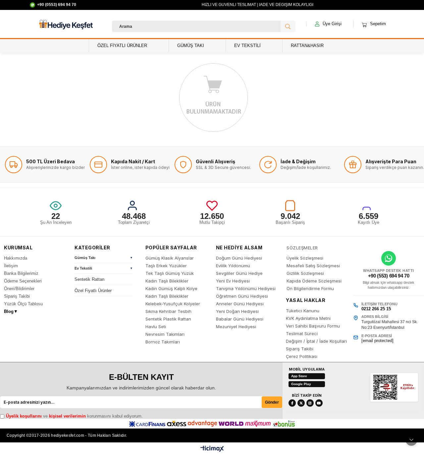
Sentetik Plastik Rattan (168, 319)
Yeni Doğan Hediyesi (237, 311)
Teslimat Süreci (302, 333)
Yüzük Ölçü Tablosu (23, 304)
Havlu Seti (155, 327)
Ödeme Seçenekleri (23, 281)
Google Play (301, 384)
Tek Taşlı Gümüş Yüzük (169, 273)
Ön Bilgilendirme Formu (310, 288)
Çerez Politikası (301, 356)
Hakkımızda (15, 258)
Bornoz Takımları (162, 342)
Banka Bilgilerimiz (21, 273)
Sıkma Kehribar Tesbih (168, 311)
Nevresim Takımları (165, 334)
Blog (11, 311)
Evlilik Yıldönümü (233, 266)
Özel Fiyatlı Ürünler (93, 290)
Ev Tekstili (83, 268)
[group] (104, 258)
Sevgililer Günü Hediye (239, 273)
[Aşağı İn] (411, 440)
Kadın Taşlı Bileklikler (166, 281)
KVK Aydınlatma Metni (308, 318)
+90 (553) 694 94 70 (388, 275)
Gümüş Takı (85, 258)
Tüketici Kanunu (302, 311)
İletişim (11, 266)
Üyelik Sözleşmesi (305, 258)
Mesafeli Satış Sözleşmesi (313, 266)
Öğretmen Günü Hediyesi (242, 296)
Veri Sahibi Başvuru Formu (313, 326)
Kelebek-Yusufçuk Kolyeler (172, 304)
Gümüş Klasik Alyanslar (169, 258)
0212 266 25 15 (376, 308)
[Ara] (288, 26)
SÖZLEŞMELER (302, 247)
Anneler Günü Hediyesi (240, 304)
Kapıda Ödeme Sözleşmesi (314, 281)
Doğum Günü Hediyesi (239, 258)
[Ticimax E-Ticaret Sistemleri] (212, 449)
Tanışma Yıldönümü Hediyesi (246, 288)
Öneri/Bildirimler (19, 288)
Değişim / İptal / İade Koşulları (316, 341)
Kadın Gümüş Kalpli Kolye (171, 288)
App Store (299, 376)
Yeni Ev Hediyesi (233, 281)
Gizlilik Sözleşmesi (305, 273)
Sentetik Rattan (89, 279)
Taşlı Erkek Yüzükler (166, 266)
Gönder (272, 402)
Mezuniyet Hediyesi (236, 327)
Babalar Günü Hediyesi (239, 319)
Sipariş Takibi (17, 296)
